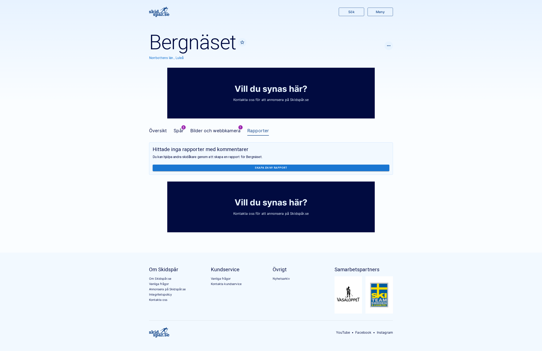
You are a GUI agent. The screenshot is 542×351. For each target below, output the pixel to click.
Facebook (363, 332)
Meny (380, 12)
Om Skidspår (163, 270)
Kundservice (225, 270)
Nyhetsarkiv (281, 278)
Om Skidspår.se (160, 278)
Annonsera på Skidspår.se (167, 289)
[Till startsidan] (159, 12)
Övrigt (280, 270)
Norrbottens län (161, 58)
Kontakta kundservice (226, 284)
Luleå (180, 58)
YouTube (343, 332)
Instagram (385, 332)
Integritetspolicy (160, 294)
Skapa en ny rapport (271, 167)
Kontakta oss (158, 299)
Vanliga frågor (159, 284)
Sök (351, 12)
